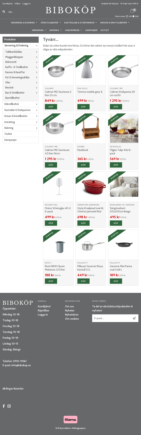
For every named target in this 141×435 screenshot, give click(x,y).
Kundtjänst (8, 3)
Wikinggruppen (79, 428)
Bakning (54, 30)
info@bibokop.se (21, 365)
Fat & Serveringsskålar (17, 77)
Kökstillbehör (49, 22)
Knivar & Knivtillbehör (113, 22)
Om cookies (72, 318)
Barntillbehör (12, 97)
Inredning (38, 30)
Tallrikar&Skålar (13, 51)
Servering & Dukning (23, 22)
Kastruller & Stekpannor (79, 22)
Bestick (9, 87)
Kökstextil (10, 62)
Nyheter (69, 310)
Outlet (105, 30)
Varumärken (72, 30)
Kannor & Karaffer (15, 72)
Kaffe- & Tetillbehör (16, 67)
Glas (7, 82)
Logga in (27, 3)
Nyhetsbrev (71, 314)
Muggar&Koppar (14, 57)
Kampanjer (91, 30)
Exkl (136, 16)
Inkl (130, 16)
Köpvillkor (43, 310)
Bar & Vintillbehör (14, 92)
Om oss (69, 306)
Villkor (17, 3)
